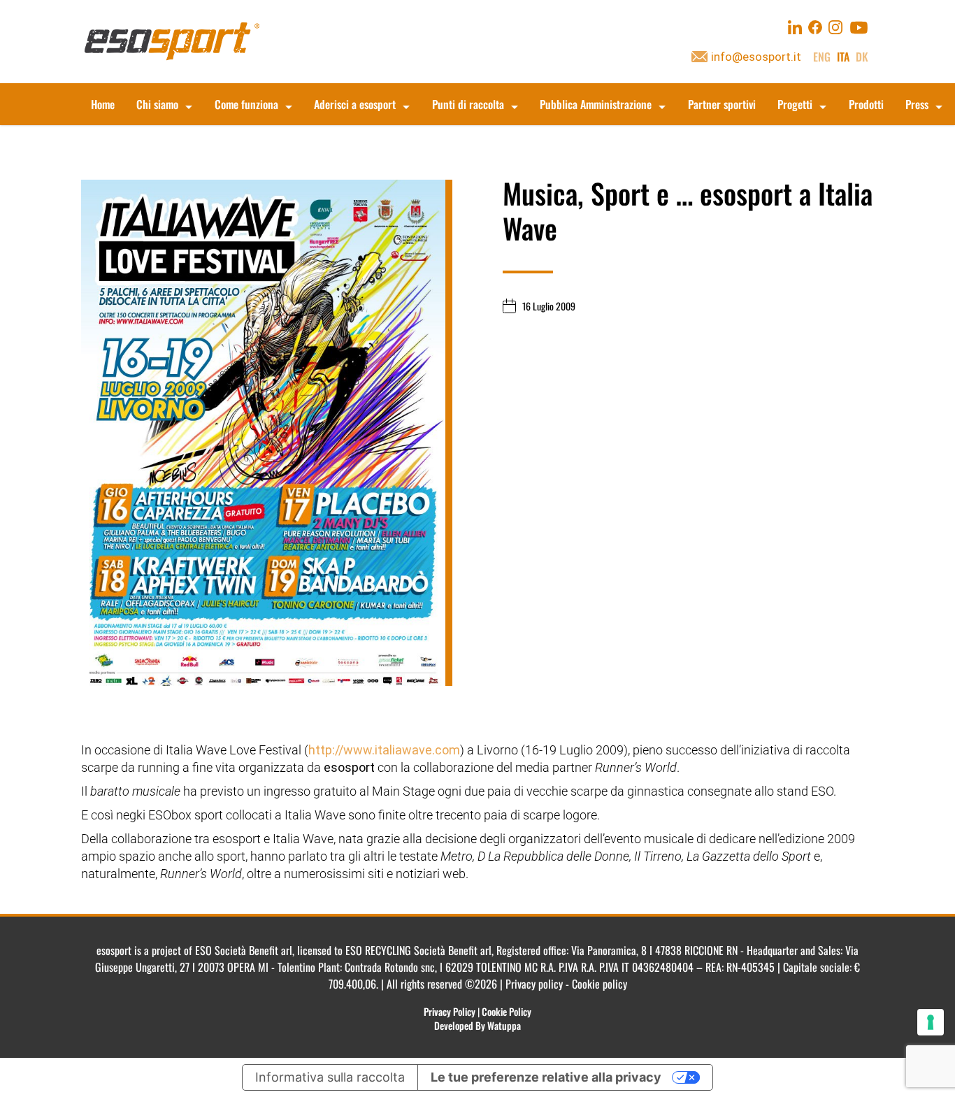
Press (916, 104)
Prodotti (866, 104)
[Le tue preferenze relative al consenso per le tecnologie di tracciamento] (930, 1022)
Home (103, 104)
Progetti (794, 104)
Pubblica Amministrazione (596, 104)
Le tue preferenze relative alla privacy (546, 1077)
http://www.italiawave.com (384, 750)
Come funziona (246, 104)
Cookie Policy (506, 1011)
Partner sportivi (722, 104)
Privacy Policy (449, 1011)
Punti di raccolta (468, 104)
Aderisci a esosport (355, 104)
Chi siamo (157, 104)
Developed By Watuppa (477, 1025)
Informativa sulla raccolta (330, 1077)
